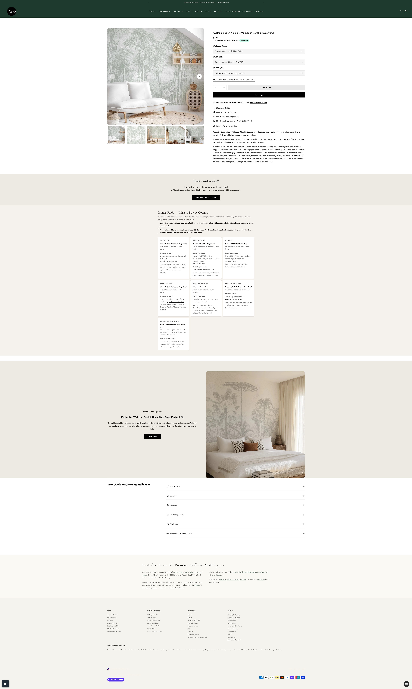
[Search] (400, 11)
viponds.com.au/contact (175, 302)
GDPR (229, 634)
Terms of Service (232, 629)
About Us (190, 632)
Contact (190, 615)
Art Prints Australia (112, 615)
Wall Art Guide (151, 617)
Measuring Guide (223, 108)
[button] (149, 2)
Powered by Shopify (133, 675)
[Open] (5, 683)
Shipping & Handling (234, 615)
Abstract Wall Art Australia (114, 632)
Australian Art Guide (153, 626)
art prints (182, 572)
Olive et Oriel (119, 675)
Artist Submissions (193, 623)
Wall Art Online (111, 618)
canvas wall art (189, 572)
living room (222, 579)
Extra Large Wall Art (113, 626)
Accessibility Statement (234, 640)
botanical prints (246, 572)
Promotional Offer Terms (235, 626)
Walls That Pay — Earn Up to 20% (197, 637)
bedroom (229, 579)
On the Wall (150, 629)
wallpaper (197, 585)
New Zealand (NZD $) (118, 669)
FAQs (189, 629)
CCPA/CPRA (231, 637)
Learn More (152, 436)
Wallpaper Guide (152, 615)
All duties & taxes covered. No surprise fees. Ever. (234, 79)
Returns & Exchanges (234, 618)
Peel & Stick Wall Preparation (227, 116)
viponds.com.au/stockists (168, 261)
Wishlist (190, 618)
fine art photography (217, 575)
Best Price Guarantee (194, 620)
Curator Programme (193, 634)
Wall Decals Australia (113, 629)
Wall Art (203, 2)
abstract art (255, 572)
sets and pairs (261, 579)
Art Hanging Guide (153, 623)
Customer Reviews (193, 626)
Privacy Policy (232, 620)
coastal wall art (237, 572)
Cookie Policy (232, 632)
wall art (176, 572)
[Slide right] (199, 76)
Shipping (232, 112)
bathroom (236, 579)
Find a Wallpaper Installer (154, 631)
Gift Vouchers (232, 623)
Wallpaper (211, 2)
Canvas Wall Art (112, 623)
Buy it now (258, 95)
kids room (243, 579)
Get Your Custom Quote (206, 197)
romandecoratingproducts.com (203, 269)
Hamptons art (263, 572)
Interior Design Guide (153, 620)
